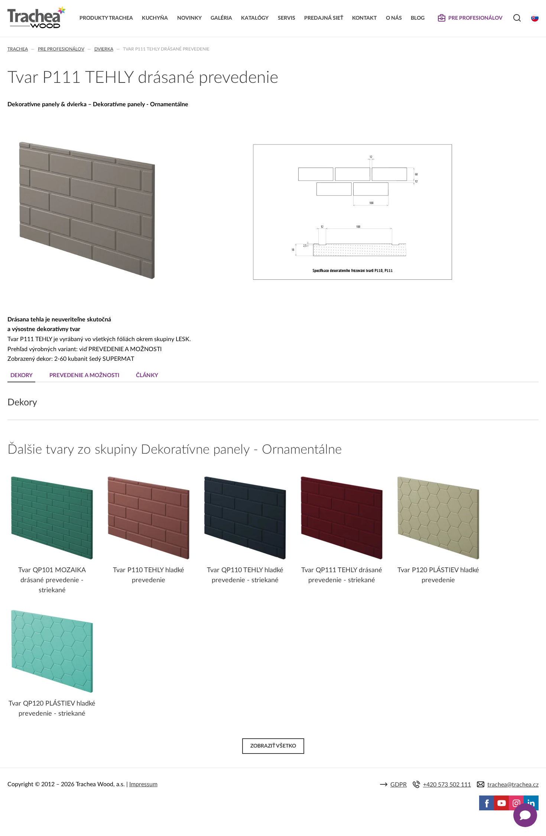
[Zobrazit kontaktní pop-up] (525, 815)
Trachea (17, 49)
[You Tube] (501, 803)
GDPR (398, 785)
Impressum (143, 784)
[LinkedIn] (531, 803)
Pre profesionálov (61, 49)
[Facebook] (486, 803)
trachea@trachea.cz (513, 785)
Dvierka (103, 49)
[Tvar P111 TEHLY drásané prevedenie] (87, 283)
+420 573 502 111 (447, 785)
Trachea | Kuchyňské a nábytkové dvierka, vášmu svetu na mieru (36, 17)
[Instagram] (516, 803)
